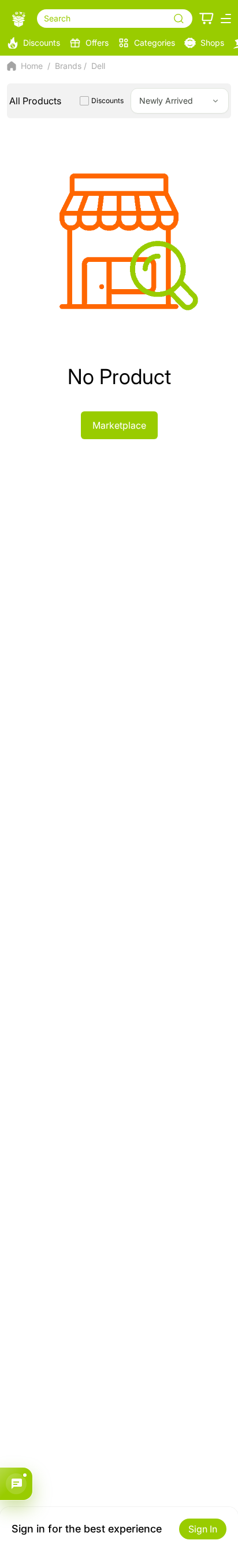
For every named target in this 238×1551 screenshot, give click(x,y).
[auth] (206, 18)
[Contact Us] (16, 1484)
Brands (68, 66)
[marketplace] (18, 18)
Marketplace (119, 425)
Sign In (202, 1529)
